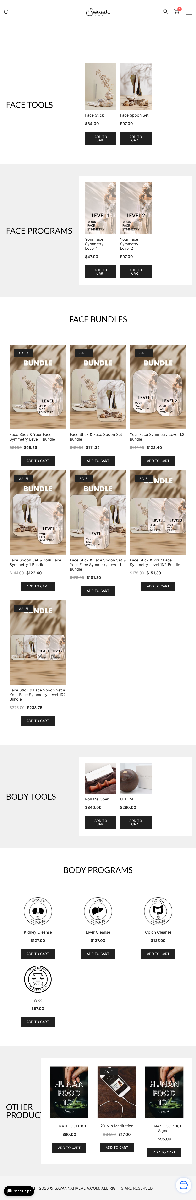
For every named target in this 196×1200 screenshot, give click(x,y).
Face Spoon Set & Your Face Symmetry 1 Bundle (35, 562)
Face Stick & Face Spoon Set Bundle (96, 436)
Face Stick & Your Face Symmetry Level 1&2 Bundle (155, 562)
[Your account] (165, 12)
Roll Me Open (97, 799)
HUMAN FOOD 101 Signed (164, 1128)
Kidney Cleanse (38, 932)
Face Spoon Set (134, 115)
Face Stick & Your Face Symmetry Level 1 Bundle (32, 436)
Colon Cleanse (158, 932)
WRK (38, 1000)
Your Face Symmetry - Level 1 (95, 244)
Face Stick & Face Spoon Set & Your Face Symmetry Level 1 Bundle (98, 564)
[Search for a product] (7, 12)
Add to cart (100, 138)
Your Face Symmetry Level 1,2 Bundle (157, 436)
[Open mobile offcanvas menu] (189, 12)
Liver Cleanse (98, 932)
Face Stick (94, 115)
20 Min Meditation (116, 1126)
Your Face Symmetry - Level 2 (130, 244)
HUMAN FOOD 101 (69, 1126)
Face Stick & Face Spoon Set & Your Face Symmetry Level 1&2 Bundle (38, 694)
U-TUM (126, 799)
